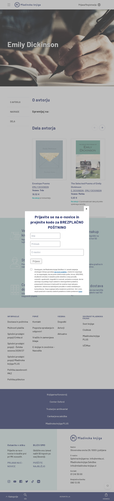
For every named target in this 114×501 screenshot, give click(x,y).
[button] (86, 208)
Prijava (36, 261)
